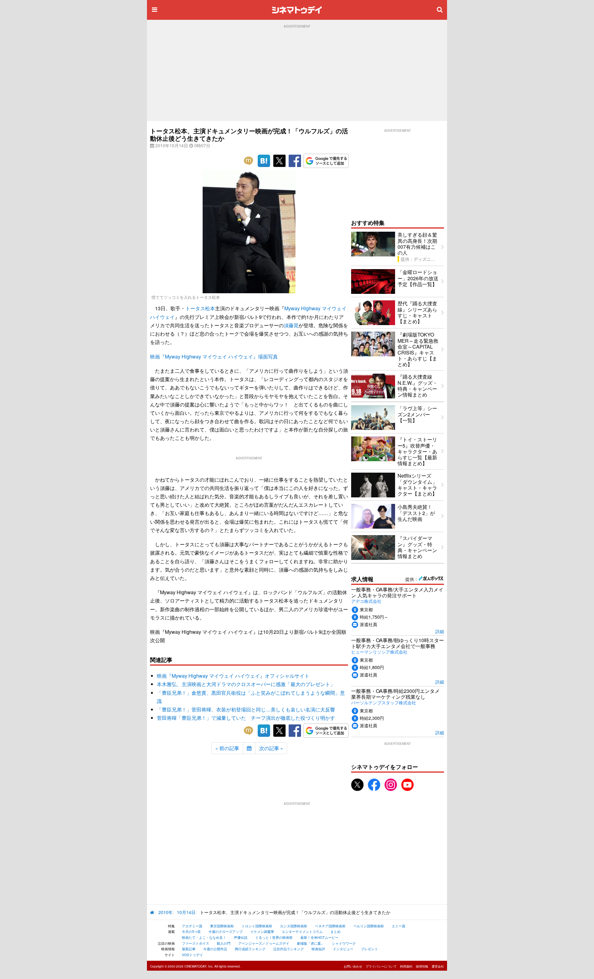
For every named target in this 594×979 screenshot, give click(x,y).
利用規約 (406, 966)
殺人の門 (223, 943)
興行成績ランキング (250, 948)
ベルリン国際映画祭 (368, 925)
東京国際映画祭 (222, 925)
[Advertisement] (297, 74)
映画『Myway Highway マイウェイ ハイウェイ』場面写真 (214, 356)
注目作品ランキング (288, 948)
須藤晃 (291, 325)
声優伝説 (241, 937)
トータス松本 (200, 308)
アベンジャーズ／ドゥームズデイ (263, 943)
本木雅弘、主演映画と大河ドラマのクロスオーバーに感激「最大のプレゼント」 (246, 684)
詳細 (439, 631)
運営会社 (438, 966)
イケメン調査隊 (262, 931)
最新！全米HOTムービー (319, 937)
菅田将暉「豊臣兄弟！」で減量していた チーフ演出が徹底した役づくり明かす (246, 717)
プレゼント (369, 948)
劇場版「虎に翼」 (310, 943)
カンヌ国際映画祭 (293, 925)
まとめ (335, 931)
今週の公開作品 (215, 948)
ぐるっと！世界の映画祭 (274, 937)
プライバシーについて (381, 966)
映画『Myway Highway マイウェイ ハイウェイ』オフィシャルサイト (233, 675)
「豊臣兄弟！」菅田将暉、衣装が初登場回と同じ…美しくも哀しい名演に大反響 (246, 709)
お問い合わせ (353, 966)
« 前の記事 (227, 748)
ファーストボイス (195, 943)
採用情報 (422, 966)
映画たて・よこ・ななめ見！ (204, 937)
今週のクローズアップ (226, 931)
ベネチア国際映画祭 (330, 925)
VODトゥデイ (192, 954)
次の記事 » (271, 748)
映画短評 (318, 948)
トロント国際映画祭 (257, 925)
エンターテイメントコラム (302, 931)
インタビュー (343, 948)
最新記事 (189, 948)
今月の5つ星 (191, 931)
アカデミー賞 (192, 925)
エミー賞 (398, 925)
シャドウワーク (344, 943)
